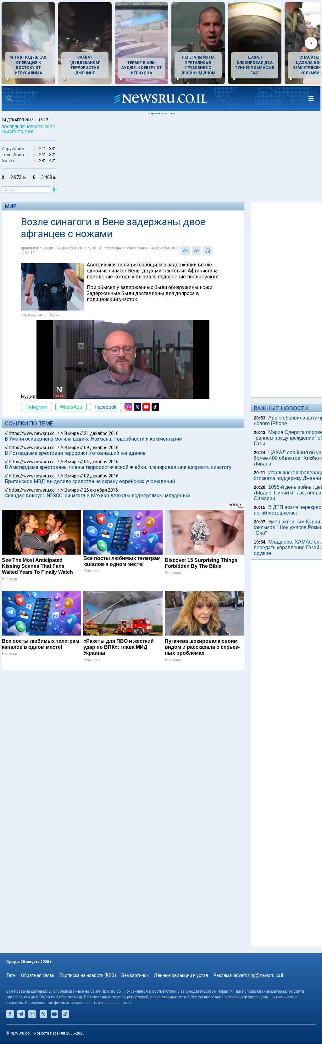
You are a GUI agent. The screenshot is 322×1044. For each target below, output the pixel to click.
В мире (71, 433)
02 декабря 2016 (101, 475)
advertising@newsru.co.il (258, 975)
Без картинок (135, 975)
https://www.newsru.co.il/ (34, 433)
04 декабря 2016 (101, 461)
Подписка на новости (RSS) (87, 975)
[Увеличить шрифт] (196, 250)
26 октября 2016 (101, 490)
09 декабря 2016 (101, 447)
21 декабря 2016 (101, 433)
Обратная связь (37, 975)
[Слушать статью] (214, 250)
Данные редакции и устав (181, 975)
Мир (11, 206)
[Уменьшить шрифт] (185, 250)
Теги (11, 975)
